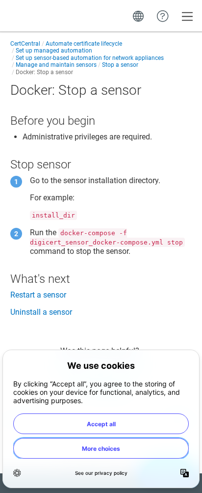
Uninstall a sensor (41, 312)
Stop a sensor (120, 64)
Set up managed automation (54, 50)
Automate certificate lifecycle (84, 43)
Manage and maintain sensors (56, 64)
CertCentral (25, 43)
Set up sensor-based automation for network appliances (90, 58)
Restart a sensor (38, 295)
